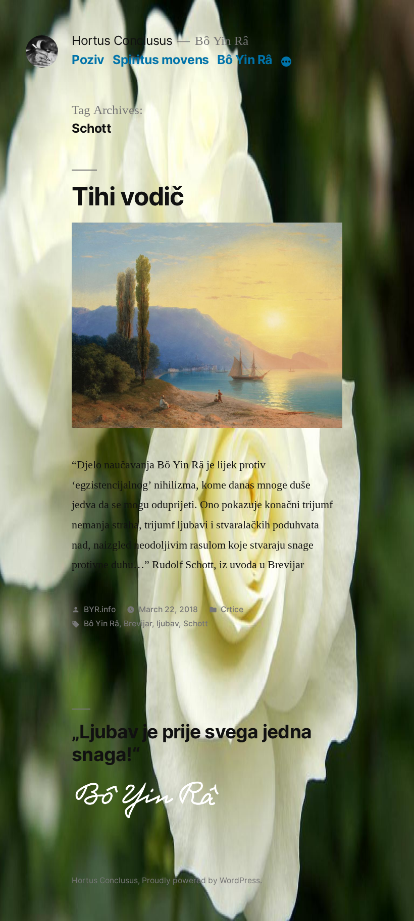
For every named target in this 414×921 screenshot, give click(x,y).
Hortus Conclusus (122, 40)
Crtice (232, 609)
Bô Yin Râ (244, 59)
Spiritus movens (161, 59)
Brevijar (138, 623)
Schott (195, 623)
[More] (286, 62)
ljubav (168, 623)
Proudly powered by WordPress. (202, 880)
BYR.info (100, 609)
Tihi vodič (128, 196)
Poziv (88, 59)
